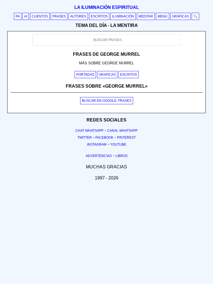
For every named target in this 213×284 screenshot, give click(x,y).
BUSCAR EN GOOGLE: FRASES (106, 101)
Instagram (96, 144)
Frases (59, 16)
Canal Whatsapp (122, 131)
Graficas (107, 75)
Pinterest (126, 138)
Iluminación (123, 16)
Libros (121, 156)
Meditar (145, 16)
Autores (78, 16)
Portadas (85, 75)
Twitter (84, 138)
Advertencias (99, 156)
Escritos (99, 16)
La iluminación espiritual (106, 7)
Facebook (104, 138)
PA (18, 16)
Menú (163, 16)
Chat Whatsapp (89, 131)
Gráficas (180, 16)
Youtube (118, 144)
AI (25, 16)
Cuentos (40, 16)
